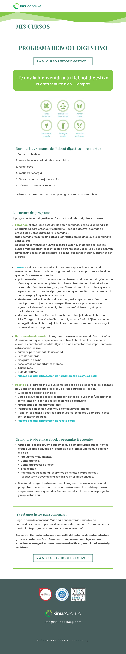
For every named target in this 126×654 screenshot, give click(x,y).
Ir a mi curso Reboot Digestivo (61, 61)
